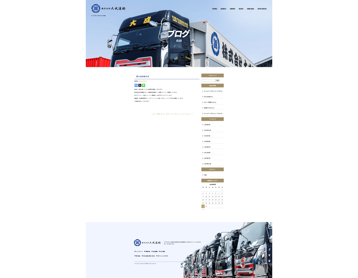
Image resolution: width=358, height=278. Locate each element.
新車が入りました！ (209, 108)
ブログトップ (212, 75)
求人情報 (240, 9)
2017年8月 (207, 152)
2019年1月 (207, 147)
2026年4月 (207, 124)
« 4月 (202, 209)
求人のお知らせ (208, 97)
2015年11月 (207, 164)
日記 (205, 175)
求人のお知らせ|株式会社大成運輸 (98, 15)
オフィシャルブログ (163, 256)
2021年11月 (207, 130)
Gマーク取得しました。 (158, 114)
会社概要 (231, 9)
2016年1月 (207, 158)
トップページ (214, 9)
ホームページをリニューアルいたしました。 (180, 114)
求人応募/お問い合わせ (264, 9)
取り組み (250, 9)
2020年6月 (207, 141)
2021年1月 (207, 136)
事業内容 (223, 9)
